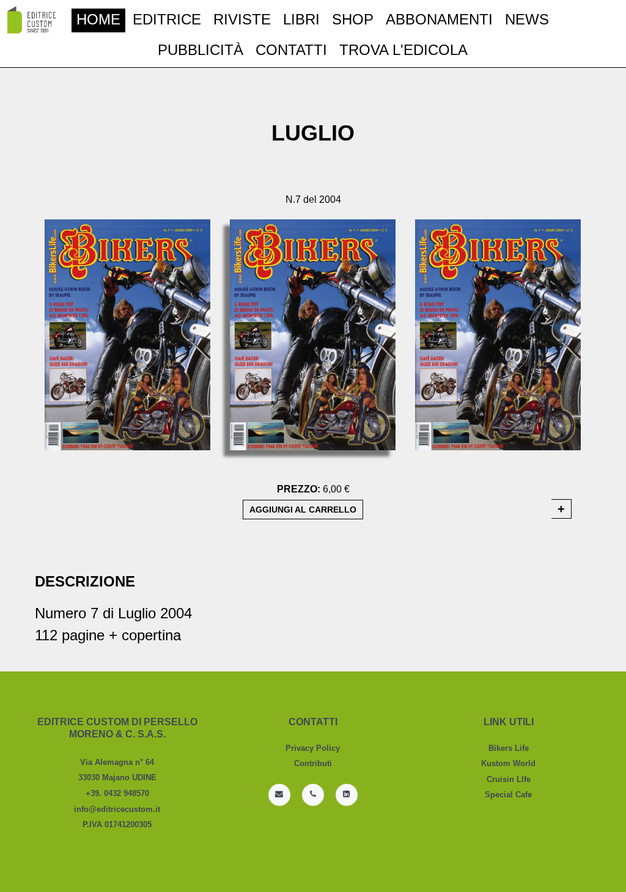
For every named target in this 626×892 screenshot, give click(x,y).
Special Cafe (508, 794)
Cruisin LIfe (509, 779)
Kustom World (508, 763)
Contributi (313, 763)
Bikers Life (508, 748)
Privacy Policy (312, 748)
